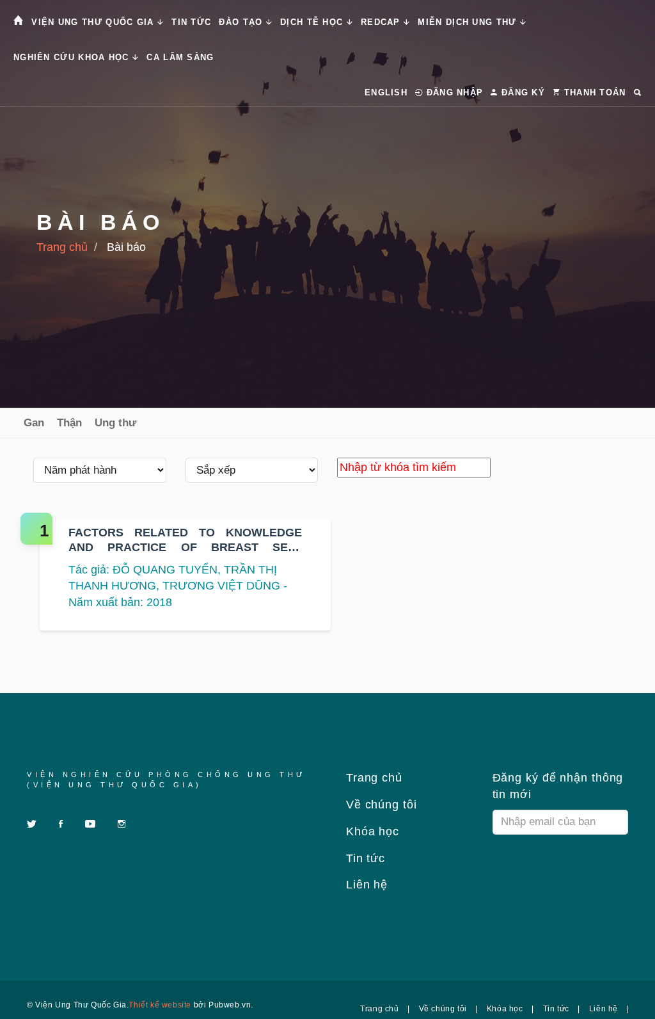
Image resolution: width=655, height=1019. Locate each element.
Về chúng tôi (379, 804)
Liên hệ (365, 884)
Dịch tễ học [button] (313, 22)
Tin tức (191, 22)
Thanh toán (593, 92)
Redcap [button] (382, 22)
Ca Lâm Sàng (180, 57)
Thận (69, 423)
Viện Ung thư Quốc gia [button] (94, 22)
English (386, 92)
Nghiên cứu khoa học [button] (72, 57)
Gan (34, 423)
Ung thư (115, 423)
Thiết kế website (160, 1004)
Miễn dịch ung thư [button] (468, 22)
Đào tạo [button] (242, 22)
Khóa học (370, 831)
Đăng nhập (453, 92)
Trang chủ (62, 247)
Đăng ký (521, 92)
